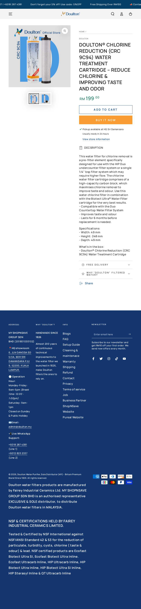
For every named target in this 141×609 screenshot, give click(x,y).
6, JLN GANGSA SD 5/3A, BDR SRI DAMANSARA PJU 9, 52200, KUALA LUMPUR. (20, 361)
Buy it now (106, 120)
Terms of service (74, 389)
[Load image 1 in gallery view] (34, 98)
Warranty (69, 361)
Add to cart (106, 109)
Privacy (68, 384)
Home (82, 31)
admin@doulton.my (20, 426)
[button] (112, 14)
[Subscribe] (130, 334)
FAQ (65, 339)
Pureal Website (73, 417)
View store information (96, 139)
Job (65, 395)
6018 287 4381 (18, 444)
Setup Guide (71, 344)
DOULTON (83, 38)
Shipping (69, 367)
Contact (68, 378)
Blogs (66, 333)
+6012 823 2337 (18, 453)
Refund (68, 372)
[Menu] (10, 14)
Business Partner (74, 400)
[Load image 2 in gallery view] (45, 98)
